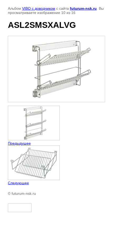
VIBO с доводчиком (38, 8)
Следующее (18, 183)
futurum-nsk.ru (83, 8)
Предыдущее (19, 143)
